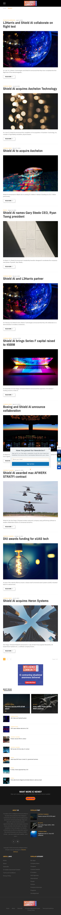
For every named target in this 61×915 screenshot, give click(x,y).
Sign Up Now (30, 464)
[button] (30, 450)
